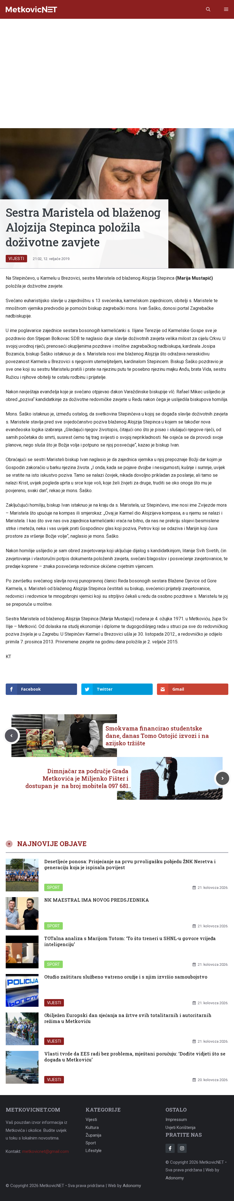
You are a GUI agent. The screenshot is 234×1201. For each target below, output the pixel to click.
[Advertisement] (117, 61)
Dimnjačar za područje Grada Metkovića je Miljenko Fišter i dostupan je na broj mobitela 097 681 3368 (76, 782)
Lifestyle (94, 1150)
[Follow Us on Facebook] (170, 1148)
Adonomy (175, 1177)
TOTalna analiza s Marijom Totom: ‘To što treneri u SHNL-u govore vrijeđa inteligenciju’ (130, 941)
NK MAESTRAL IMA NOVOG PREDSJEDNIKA (96, 900)
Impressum (176, 1119)
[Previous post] (11, 735)
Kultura (92, 1127)
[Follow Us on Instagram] (182, 1148)
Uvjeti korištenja (180, 1127)
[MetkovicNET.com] (31, 9)
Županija (93, 1135)
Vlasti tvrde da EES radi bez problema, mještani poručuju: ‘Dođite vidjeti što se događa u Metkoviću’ (134, 1057)
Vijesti (16, 258)
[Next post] (222, 778)
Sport (53, 887)
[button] (208, 9)
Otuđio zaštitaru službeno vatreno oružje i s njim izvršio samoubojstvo (125, 977)
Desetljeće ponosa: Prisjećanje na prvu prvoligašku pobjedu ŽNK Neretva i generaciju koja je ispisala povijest (130, 864)
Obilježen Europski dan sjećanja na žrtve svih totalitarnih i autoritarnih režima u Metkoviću (127, 1018)
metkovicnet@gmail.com (45, 1151)
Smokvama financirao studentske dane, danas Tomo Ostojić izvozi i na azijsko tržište (157, 736)
